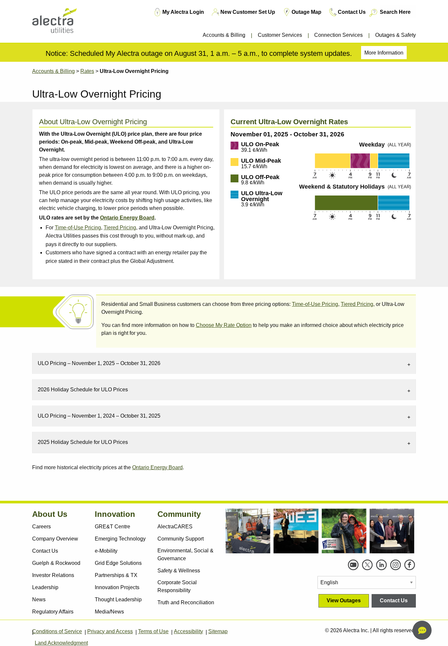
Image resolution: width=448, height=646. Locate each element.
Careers (41, 526)
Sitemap (218, 631)
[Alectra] (64, 23)
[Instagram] (395, 565)
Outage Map (306, 12)
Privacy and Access (110, 631)
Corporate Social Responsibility (177, 586)
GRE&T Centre (112, 526)
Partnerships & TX (116, 575)
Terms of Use (153, 631)
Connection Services (338, 35)
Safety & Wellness (178, 570)
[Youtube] (353, 565)
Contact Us (352, 12)
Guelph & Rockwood (56, 563)
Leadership (45, 587)
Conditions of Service (57, 631)
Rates (87, 71)
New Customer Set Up (247, 12)
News (39, 599)
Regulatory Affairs (52, 611)
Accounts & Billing (224, 35)
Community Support (180, 539)
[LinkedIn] (381, 565)
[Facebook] (409, 565)
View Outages (344, 600)
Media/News (109, 611)
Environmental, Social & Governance (185, 554)
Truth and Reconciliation (185, 602)
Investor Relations (53, 575)
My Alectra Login (183, 12)
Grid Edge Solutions (118, 563)
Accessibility (188, 631)
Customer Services (280, 35)
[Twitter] (367, 565)
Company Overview (55, 539)
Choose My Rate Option (224, 325)
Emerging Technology (120, 539)
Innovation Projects (117, 587)
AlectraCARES (175, 526)
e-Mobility (106, 551)
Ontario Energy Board (157, 467)
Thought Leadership (118, 599)
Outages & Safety (395, 35)
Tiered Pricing (120, 227)
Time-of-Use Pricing (78, 227)
